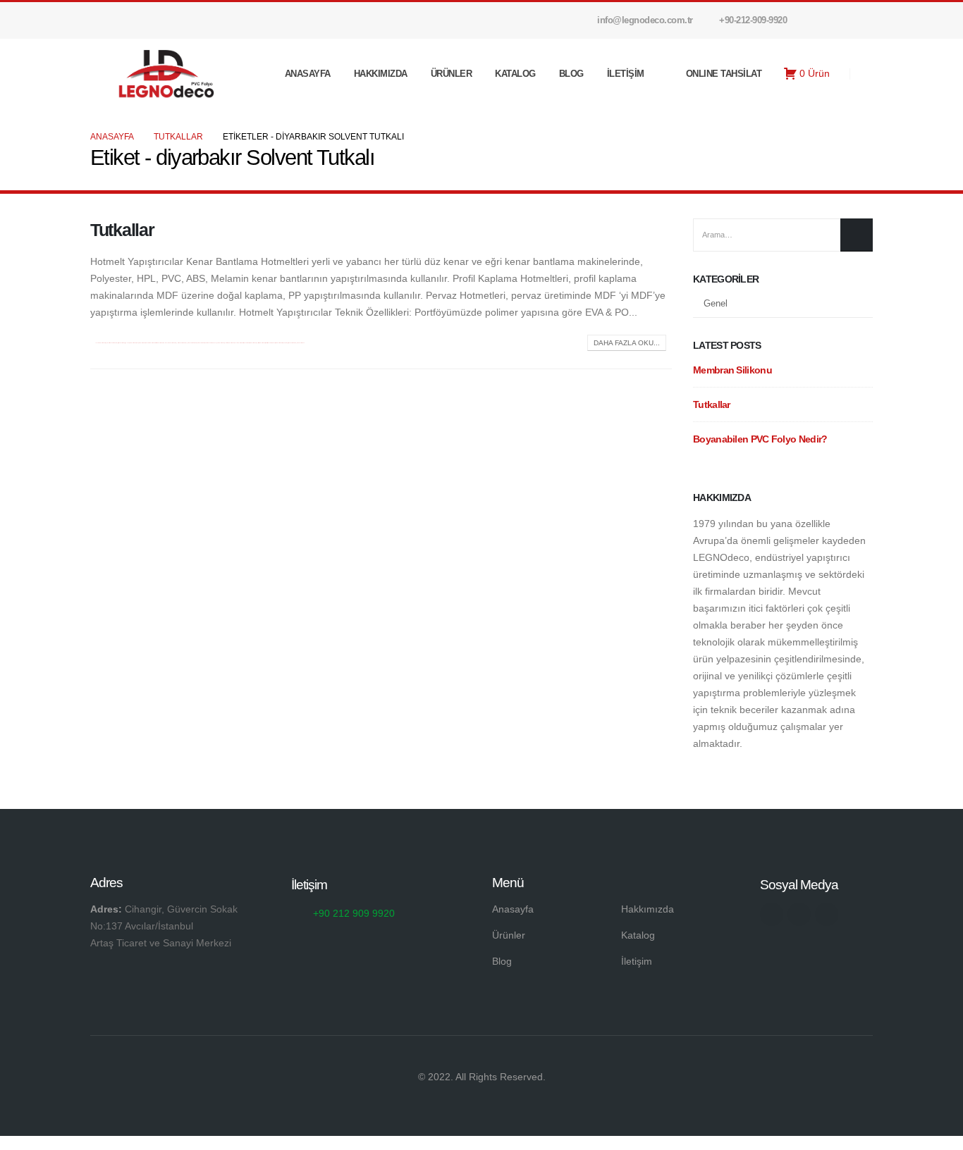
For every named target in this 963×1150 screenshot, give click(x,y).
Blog (571, 73)
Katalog (515, 73)
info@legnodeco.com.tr (645, 20)
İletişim (625, 73)
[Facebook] (814, 20)
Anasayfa (308, 73)
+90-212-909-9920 (753, 20)
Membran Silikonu (732, 370)
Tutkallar (122, 230)
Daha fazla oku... (627, 343)
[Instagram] (838, 20)
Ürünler (451, 73)
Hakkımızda (380, 73)
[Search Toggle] (866, 74)
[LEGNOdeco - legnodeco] (160, 73)
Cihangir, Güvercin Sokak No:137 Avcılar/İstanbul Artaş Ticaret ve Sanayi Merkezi (164, 925)
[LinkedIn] (862, 20)
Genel (716, 303)
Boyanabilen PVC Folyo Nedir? (760, 439)
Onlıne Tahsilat (724, 73)
